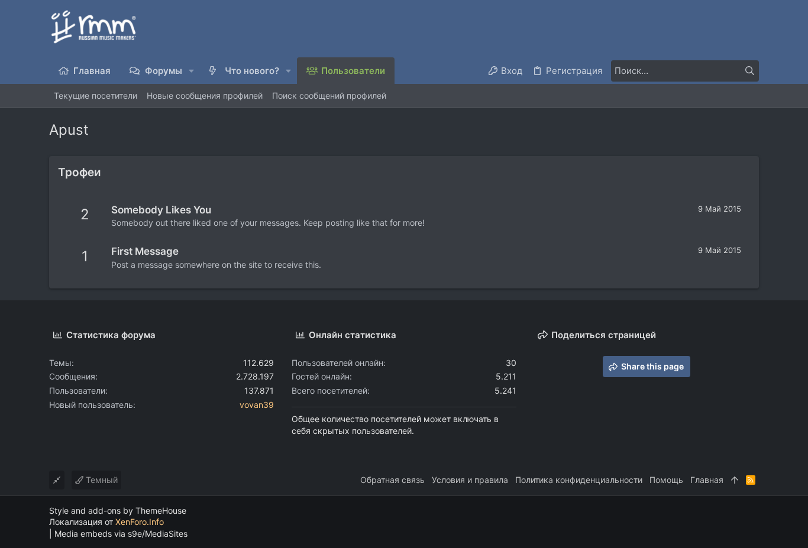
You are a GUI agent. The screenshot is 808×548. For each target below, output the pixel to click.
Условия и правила (470, 480)
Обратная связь (392, 480)
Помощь (666, 480)
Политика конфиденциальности (578, 480)
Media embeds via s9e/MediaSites (121, 533)
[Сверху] (734, 480)
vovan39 (257, 405)
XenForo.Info (139, 522)
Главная (706, 480)
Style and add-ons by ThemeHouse (117, 510)
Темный (100, 480)
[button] (192, 71)
